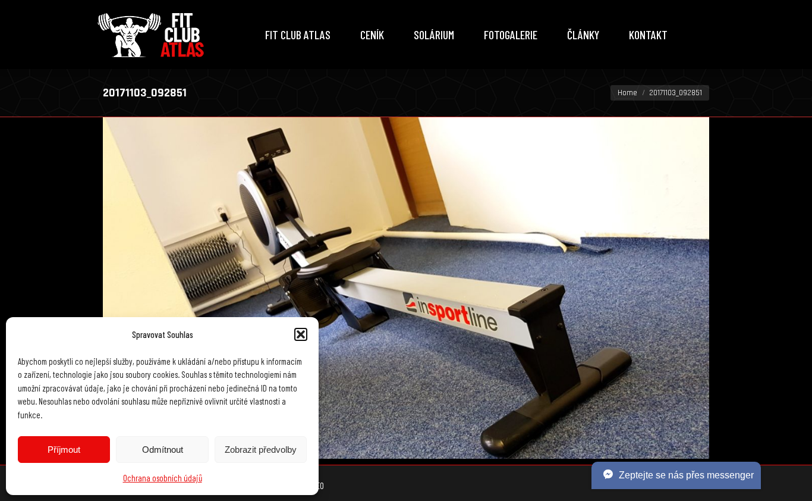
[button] (301, 334)
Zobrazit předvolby (261, 449)
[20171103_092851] (406, 288)
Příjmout (64, 449)
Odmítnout (162, 449)
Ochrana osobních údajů (162, 477)
